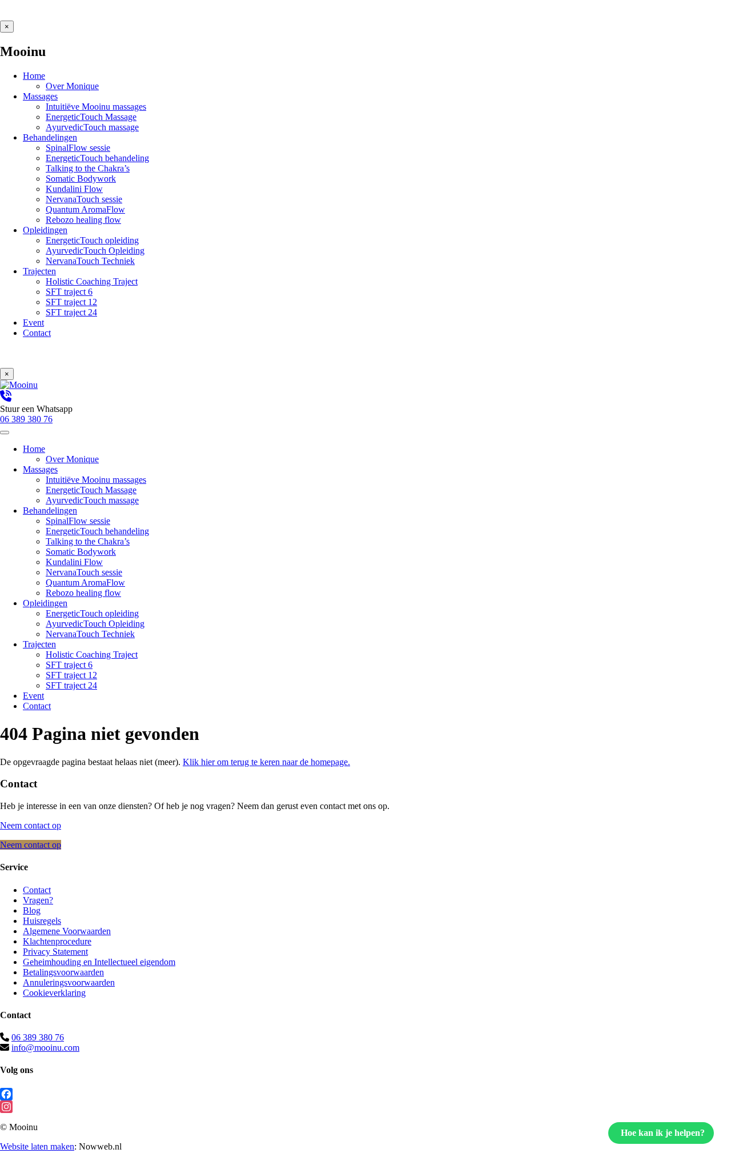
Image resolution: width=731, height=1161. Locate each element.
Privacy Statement (55, 951)
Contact (37, 890)
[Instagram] (365, 1106)
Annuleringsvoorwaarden (69, 982)
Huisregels (42, 921)
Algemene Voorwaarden (67, 931)
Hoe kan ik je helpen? (663, 1133)
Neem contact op (30, 825)
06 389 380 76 (37, 1037)
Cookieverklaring (54, 993)
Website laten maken (37, 1146)
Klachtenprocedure (57, 941)
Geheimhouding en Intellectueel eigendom (99, 962)
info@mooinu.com (45, 1047)
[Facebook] (365, 1094)
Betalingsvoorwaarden (63, 972)
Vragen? (38, 900)
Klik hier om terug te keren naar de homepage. (266, 762)
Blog (32, 910)
